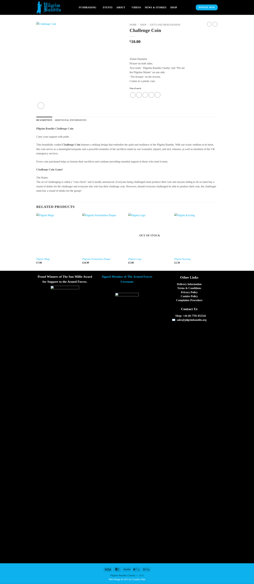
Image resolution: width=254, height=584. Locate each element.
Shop (173, 7)
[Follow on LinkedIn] (193, 328)
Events (108, 7)
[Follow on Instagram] (189, 328)
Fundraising (87, 7)
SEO (126, 579)
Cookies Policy (189, 296)
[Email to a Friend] (145, 95)
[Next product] (209, 24)
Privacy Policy (189, 292)
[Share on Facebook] (133, 95)
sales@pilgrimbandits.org (191, 319)
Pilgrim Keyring (182, 259)
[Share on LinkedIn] (158, 95)
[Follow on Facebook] (185, 328)
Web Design (114, 579)
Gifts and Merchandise (165, 24)
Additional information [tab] (71, 120)
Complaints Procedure (189, 300)
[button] (190, 7)
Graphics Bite (138, 579)
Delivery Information (189, 284)
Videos (136, 7)
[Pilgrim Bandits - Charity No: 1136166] (55, 7)
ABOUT (120, 7)
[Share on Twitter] (139, 95)
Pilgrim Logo (135, 259)
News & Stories (155, 7)
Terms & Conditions (189, 288)
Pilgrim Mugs (43, 259)
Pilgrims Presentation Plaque (96, 259)
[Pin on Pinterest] (151, 95)
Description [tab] (44, 120)
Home (133, 24)
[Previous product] (215, 24)
